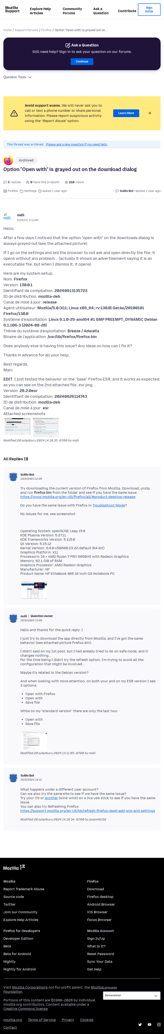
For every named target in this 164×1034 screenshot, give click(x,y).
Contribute (127, 11)
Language (110, 987)
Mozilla (14, 868)
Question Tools (14, 77)
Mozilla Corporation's (30, 987)
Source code (13, 897)
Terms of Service (42, 1020)
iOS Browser (97, 912)
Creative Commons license (25, 1009)
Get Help (94, 969)
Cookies (87, 1020)
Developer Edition (18, 939)
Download (95, 889)
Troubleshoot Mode (108, 505)
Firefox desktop (100, 897)
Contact (10, 1027)
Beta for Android (17, 954)
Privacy (68, 1020)
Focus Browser (99, 920)
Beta (7, 946)
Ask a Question (101, 11)
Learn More (126, 113)
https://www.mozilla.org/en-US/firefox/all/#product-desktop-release (77, 497)
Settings (30, 191)
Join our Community (20, 912)
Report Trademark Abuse (23, 889)
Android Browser (101, 904)
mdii (20, 215)
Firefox (46, 30)
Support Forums (26, 30)
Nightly (9, 962)
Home (7, 30)
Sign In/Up (149, 9)
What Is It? (96, 946)
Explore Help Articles (40, 11)
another (51, 798)
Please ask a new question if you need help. (77, 144)
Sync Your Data (99, 962)
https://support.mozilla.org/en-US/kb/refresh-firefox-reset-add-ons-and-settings (87, 811)
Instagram (159, 1024)
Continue (82, 61)
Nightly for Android (19, 969)
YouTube (149, 1024)
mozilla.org (12, 1020)
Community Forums (72, 11)
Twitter (9, 904)
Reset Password (100, 954)
